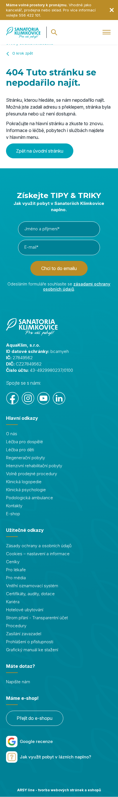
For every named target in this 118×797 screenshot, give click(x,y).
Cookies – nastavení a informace (38, 553)
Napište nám (18, 681)
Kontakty (14, 505)
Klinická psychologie (26, 489)
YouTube (43, 398)
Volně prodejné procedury (31, 473)
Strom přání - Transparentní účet (37, 617)
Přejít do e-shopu (34, 718)
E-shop (13, 513)
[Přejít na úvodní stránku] (23, 32)
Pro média (16, 577)
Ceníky (12, 561)
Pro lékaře (16, 569)
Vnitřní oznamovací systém (32, 585)
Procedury (16, 625)
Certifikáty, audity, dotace (30, 593)
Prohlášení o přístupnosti (29, 641)
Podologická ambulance (29, 497)
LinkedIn (59, 398)
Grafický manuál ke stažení (32, 649)
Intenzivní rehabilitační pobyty (34, 465)
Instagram (28, 398)
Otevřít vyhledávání (54, 32)
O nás (11, 433)
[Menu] (107, 32)
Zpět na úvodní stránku (39, 151)
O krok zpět (22, 53)
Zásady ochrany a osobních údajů (39, 545)
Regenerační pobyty (25, 457)
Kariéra (12, 601)
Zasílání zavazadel (23, 633)
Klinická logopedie (24, 481)
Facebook (12, 398)
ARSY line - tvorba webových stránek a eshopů (59, 790)
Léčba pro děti (20, 449)
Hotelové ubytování (24, 609)
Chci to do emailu (59, 268)
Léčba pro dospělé (24, 441)
